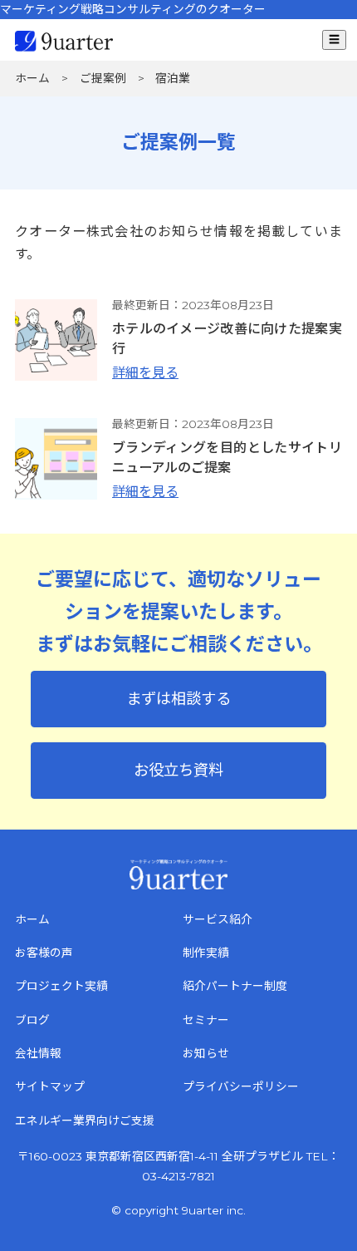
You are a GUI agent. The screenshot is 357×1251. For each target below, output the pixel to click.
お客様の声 (44, 952)
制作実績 (206, 952)
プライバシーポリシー (241, 1086)
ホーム (32, 919)
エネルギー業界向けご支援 (84, 1120)
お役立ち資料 (178, 770)
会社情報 (38, 1053)
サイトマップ (50, 1086)
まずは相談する (178, 698)
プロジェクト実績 (61, 985)
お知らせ (206, 1053)
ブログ (32, 1020)
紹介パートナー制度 (235, 985)
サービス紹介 (217, 919)
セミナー (206, 1020)
